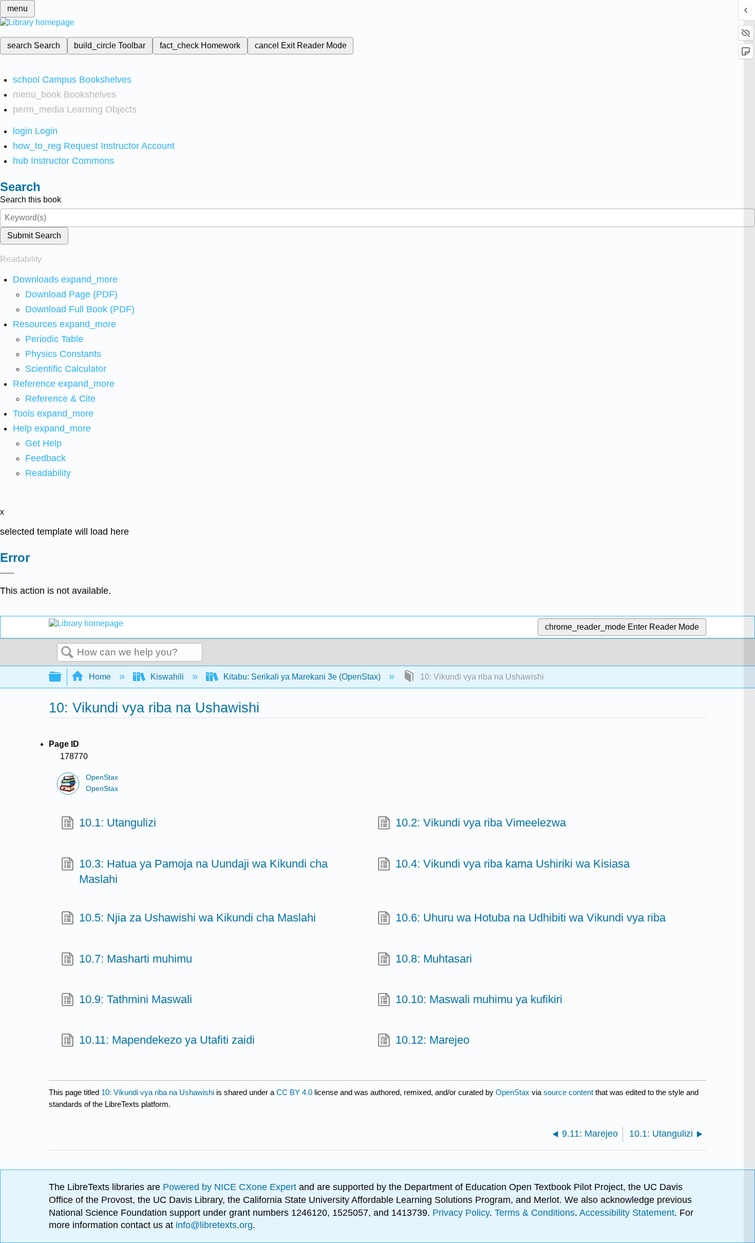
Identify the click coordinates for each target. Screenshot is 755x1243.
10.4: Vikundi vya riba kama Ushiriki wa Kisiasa (512, 863)
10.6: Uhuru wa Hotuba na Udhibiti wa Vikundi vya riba (530, 917)
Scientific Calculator (65, 369)
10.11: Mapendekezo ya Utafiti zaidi (167, 1039)
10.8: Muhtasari (433, 958)
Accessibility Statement (626, 1213)
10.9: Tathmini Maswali (135, 999)
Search (67, 653)
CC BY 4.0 (294, 1092)
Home (100, 676)
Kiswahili (167, 676)
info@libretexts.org (213, 1225)
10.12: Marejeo (432, 1039)
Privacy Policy (460, 1213)
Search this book (30, 199)
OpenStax (102, 777)
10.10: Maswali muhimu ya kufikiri (478, 999)
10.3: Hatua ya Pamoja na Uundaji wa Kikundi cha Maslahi (203, 871)
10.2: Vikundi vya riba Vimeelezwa (480, 822)
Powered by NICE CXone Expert (231, 1187)
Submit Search (34, 235)
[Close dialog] (7, 573)
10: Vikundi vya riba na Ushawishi (157, 1092)
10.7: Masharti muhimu (135, 958)
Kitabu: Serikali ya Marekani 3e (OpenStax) (302, 676)
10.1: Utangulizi (117, 822)
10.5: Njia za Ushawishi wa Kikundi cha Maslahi (197, 917)
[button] (45, 458)
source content (568, 1092)
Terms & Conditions (535, 1213)
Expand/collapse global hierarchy (61, 677)
